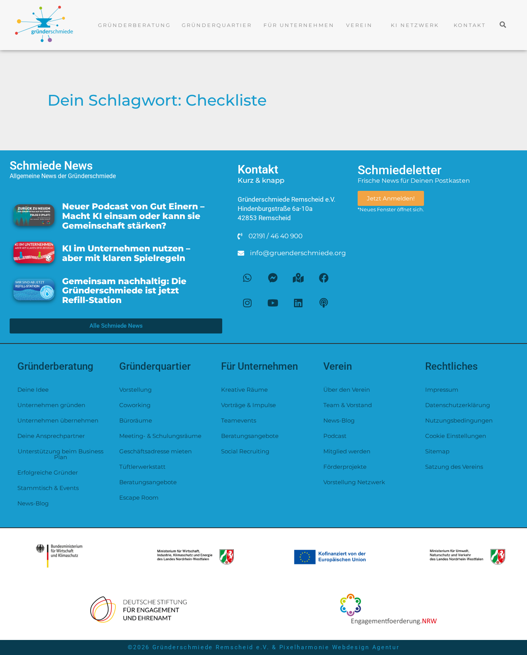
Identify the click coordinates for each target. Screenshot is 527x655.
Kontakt (470, 25)
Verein (359, 25)
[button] (503, 24)
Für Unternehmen (299, 25)
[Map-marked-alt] (298, 277)
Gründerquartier (217, 25)
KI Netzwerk (415, 25)
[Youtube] (272, 302)
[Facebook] (323, 277)
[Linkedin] (298, 302)
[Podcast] (323, 302)
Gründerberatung (134, 25)
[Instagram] (247, 302)
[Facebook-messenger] (272, 277)
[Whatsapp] (247, 277)
